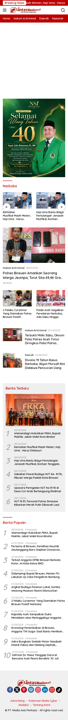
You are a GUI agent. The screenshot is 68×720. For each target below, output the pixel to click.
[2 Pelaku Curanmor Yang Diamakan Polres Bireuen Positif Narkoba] (17, 298)
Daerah (29, 355)
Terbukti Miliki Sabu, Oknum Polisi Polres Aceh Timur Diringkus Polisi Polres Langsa (44, 341)
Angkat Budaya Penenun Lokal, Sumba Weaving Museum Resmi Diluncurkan (35, 588)
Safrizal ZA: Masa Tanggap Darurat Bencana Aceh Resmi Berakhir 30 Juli (35, 656)
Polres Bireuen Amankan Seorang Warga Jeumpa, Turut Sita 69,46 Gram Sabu (33, 277)
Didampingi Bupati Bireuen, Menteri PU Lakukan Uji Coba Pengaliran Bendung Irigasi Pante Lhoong (35, 575)
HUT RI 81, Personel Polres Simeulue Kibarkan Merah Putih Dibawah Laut (36, 503)
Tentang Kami (41, 705)
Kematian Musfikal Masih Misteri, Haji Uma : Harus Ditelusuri (17, 215)
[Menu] (5, 10)
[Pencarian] (63, 10)
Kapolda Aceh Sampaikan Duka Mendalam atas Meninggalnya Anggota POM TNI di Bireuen (36, 616)
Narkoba (7, 283)
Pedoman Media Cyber (43, 700)
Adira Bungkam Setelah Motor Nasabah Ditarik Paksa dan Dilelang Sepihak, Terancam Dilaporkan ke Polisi (36, 643)
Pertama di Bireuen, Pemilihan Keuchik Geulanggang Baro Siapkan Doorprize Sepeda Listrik (35, 548)
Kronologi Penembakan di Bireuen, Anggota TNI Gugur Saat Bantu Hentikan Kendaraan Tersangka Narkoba (36, 629)
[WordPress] (31, 690)
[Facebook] (10, 690)
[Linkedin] (45, 690)
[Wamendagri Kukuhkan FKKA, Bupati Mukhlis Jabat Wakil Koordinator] (34, 410)
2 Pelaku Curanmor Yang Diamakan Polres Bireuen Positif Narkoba (17, 313)
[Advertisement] (34, 56)
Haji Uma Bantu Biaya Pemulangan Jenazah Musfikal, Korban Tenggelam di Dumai (50, 215)
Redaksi (24, 705)
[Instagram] (38, 690)
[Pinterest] (24, 690)
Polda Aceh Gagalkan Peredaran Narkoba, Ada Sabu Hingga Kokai (49, 313)
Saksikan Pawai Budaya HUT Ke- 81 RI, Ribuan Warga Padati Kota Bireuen (38, 475)
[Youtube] (52, 690)
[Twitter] (17, 690)
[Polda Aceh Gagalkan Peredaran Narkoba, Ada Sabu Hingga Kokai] (50, 298)
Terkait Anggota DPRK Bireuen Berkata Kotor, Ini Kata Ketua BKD (35, 561)
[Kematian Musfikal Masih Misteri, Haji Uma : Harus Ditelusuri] (17, 200)
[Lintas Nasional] (25, 10)
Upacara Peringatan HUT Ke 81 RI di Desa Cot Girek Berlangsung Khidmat (37, 489)
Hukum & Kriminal (14, 268)
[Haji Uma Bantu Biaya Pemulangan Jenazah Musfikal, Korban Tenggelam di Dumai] (50, 200)
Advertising (17, 700)
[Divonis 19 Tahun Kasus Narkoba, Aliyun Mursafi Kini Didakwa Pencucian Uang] (12, 362)
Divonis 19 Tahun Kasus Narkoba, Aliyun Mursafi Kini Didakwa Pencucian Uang (45, 364)
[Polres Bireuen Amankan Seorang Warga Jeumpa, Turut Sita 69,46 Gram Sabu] (34, 245)
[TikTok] (59, 690)
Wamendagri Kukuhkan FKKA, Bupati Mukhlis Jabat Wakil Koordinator (37, 435)
